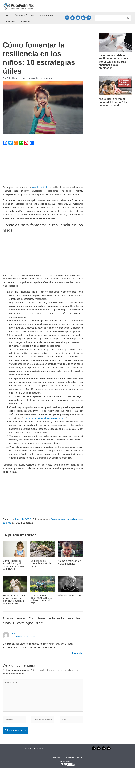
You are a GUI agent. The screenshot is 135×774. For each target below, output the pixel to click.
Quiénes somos (29, 748)
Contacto (41, 748)
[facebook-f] (67, 17)
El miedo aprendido (69, 595)
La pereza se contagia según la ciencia (40, 563)
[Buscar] (128, 18)
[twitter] (73, 17)
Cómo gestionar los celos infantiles (69, 562)
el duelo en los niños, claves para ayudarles (44, 418)
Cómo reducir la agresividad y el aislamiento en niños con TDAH (14, 564)
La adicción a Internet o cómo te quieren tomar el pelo (41, 599)
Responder (77, 653)
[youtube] (89, 17)
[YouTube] (109, 748)
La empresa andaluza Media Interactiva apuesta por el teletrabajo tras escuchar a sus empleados (115, 61)
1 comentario (24, 78)
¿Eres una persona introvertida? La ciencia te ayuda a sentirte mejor (14, 599)
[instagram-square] (83, 17)
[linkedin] (78, 17)
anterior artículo (40, 187)
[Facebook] (94, 748)
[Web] (71, 720)
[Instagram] (104, 748)
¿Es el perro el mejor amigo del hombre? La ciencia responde (113, 102)
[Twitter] (99, 748)
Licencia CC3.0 (23, 519)
